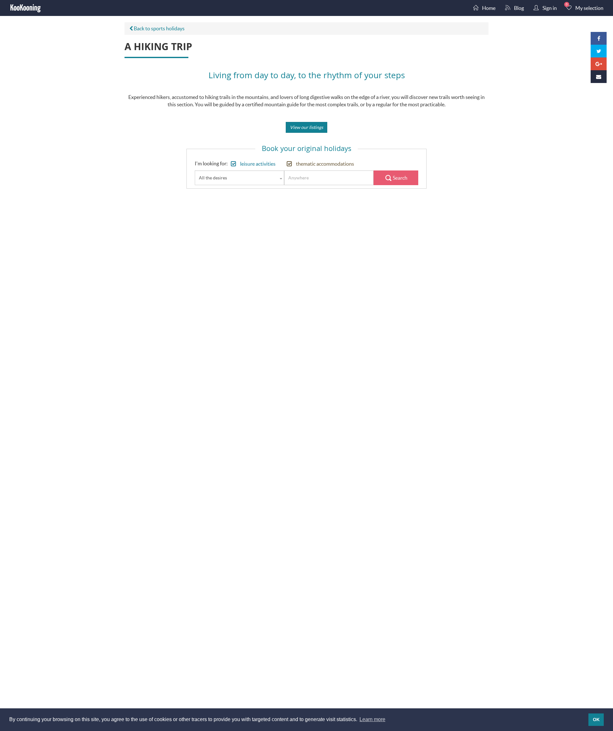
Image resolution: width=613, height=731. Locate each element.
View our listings (306, 127)
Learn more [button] (372, 719)
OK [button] (596, 719)
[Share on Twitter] (598, 51)
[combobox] (239, 177)
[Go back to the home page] (25, 8)
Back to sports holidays (159, 28)
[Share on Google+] (598, 63)
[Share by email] (598, 76)
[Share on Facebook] (598, 38)
